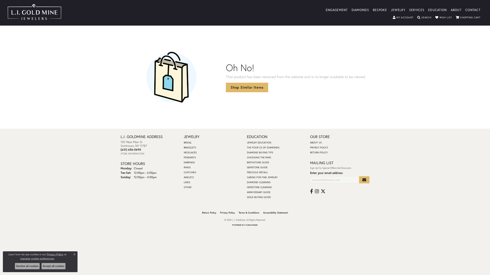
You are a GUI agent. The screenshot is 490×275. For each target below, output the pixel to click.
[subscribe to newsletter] (364, 179)
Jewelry (398, 9)
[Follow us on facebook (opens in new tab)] (311, 191)
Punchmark (252, 225)
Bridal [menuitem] (188, 142)
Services (416, 9)
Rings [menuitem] (187, 167)
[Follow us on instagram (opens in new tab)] (317, 191)
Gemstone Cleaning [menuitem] (259, 187)
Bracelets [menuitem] (190, 147)
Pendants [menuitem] (190, 157)
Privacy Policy (319, 147)
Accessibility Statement (275, 212)
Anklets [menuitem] (189, 177)
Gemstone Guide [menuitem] (257, 167)
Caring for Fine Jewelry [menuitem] (262, 177)
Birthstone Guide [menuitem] (258, 162)
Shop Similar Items (247, 87)
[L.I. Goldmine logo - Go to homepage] (34, 13)
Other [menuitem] (187, 187)
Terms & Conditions (249, 212)
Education (437, 9)
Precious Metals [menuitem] (257, 172)
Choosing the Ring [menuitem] (259, 157)
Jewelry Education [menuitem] (259, 142)
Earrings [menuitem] (189, 162)
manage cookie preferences (37, 258)
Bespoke (380, 9)
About (456, 9)
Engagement (337, 9)
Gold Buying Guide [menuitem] (259, 197)
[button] (403, 17)
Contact (472, 9)
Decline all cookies (27, 266)
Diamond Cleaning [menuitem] (258, 182)
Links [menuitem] (187, 182)
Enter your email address (326, 173)
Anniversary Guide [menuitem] (258, 192)
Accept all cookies (53, 266)
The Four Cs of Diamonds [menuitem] (263, 147)
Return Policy (319, 152)
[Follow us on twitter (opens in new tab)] (323, 191)
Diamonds (360, 9)
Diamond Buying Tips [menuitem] (260, 152)
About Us (316, 142)
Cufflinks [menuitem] (190, 172)
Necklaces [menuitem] (190, 152)
